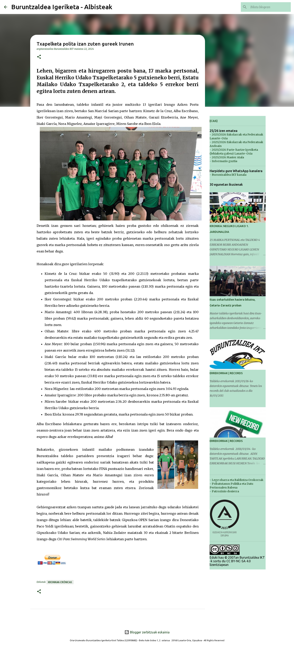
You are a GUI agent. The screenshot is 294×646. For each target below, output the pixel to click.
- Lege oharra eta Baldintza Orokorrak (236, 480)
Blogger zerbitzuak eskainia (149, 632)
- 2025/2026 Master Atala (227, 157)
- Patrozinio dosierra (224, 491)
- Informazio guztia (223, 161)
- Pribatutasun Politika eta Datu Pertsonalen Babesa (231, 485)
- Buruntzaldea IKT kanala (228, 174)
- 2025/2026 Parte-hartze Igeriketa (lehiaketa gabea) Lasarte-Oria (234, 151)
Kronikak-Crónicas (60, 582)
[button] (39, 57)
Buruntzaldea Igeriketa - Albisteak (61, 6)
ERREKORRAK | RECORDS (226, 373)
